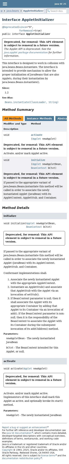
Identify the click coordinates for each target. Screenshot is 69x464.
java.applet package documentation (26, 52)
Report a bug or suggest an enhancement (24, 427)
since (22, 27)
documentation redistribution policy (21, 458)
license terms (48, 455)
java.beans (13, 10)
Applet (36, 138)
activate (36, 134)
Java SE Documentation (18, 433)
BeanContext (39, 168)
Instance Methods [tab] (39, 118)
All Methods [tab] (12, 118)
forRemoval (26, 30)
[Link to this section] (36, 109)
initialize (38, 160)
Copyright (7, 450)
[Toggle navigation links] (5, 3)
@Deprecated (10, 27)
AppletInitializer (33, 10)
